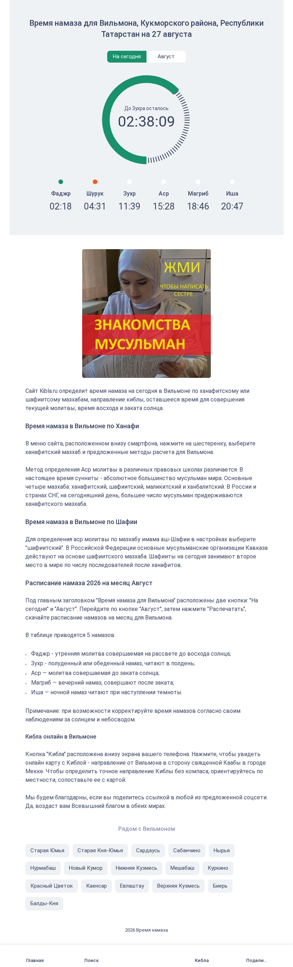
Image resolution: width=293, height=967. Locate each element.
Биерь (220, 886)
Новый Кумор (86, 868)
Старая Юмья (47, 850)
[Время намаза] (36, 955)
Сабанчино (186, 850)
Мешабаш (182, 868)
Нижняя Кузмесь (136, 868)
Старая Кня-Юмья (100, 850)
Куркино (218, 868)
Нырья (222, 850)
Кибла (202, 960)
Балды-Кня (44, 903)
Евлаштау (132, 886)
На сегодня (127, 56)
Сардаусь (148, 850)
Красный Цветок (51, 886)
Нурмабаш (43, 868)
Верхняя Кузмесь (178, 886)
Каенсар (96, 886)
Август (166, 56)
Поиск (91, 960)
